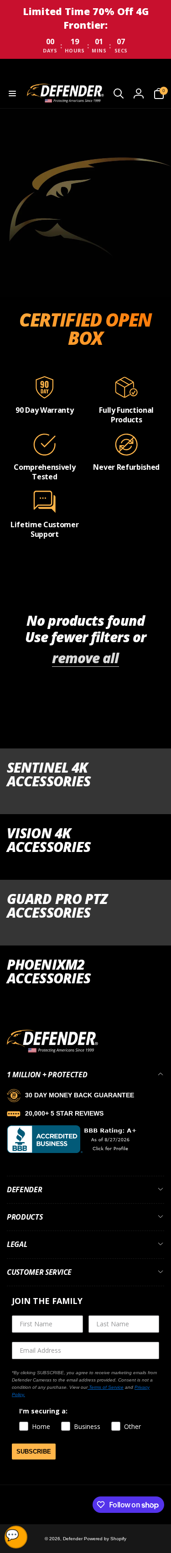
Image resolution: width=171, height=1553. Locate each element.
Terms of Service (106, 1387)
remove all (85, 658)
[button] (12, 93)
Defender (73, 1538)
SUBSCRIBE (33, 1451)
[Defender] (52, 1051)
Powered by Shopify (105, 1538)
